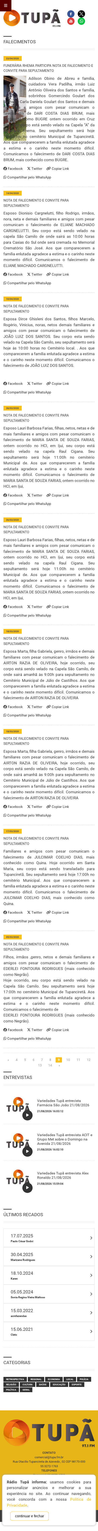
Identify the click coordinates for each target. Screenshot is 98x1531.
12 (88, 1060)
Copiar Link (60, 169)
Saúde (42, 1384)
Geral (26, 1390)
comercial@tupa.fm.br (49, 1457)
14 (50, 1065)
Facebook (15, 169)
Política (11, 1390)
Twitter (36, 169)
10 (68, 1060)
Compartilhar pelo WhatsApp (28, 177)
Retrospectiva (15, 1379)
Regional (36, 1379)
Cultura (28, 1384)
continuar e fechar (29, 1516)
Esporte (77, 1384)
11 (78, 1060)
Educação (59, 1384)
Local (69, 1379)
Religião (11, 1384)
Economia (54, 1379)
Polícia (84, 1379)
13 (40, 1065)
